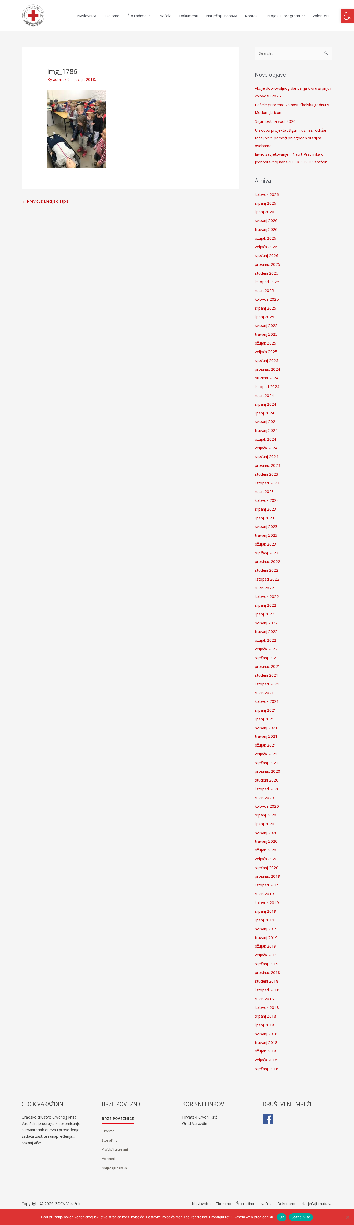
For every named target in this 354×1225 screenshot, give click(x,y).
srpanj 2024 (265, 404)
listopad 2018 (267, 989)
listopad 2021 (267, 683)
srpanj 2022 (265, 605)
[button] (347, 16)
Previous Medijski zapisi (45, 201)
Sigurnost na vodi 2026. (275, 121)
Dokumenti (188, 15)
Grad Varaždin (194, 1123)
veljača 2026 (266, 246)
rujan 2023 (264, 491)
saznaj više (31, 1142)
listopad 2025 (267, 281)
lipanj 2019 (264, 919)
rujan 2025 (264, 290)
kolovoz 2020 (267, 806)
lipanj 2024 (264, 413)
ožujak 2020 (265, 850)
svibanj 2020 (266, 832)
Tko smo (111, 15)
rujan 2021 (264, 692)
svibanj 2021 (266, 727)
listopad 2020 (267, 788)
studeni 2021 (266, 675)
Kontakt (252, 15)
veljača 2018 (266, 1059)
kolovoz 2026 (267, 194)
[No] (347, 1217)
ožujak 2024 (265, 439)
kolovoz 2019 (267, 902)
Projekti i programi (283, 15)
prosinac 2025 (267, 264)
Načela (165, 15)
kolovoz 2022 (267, 596)
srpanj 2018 (265, 1016)
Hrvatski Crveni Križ (199, 1117)
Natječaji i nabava (221, 15)
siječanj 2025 (266, 360)
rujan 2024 (264, 395)
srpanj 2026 (265, 203)
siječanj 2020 (266, 867)
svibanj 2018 (266, 1033)
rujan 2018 (264, 998)
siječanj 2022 (266, 657)
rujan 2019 (264, 893)
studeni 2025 (266, 273)
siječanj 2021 (266, 762)
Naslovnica (86, 15)
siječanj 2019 (266, 963)
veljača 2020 (266, 858)
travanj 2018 (266, 1042)
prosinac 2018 (267, 972)
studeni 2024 (266, 378)
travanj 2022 (266, 631)
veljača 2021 (266, 753)
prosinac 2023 (267, 465)
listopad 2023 (267, 482)
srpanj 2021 (265, 710)
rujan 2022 (264, 587)
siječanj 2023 (266, 552)
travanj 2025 (266, 334)
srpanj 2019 (265, 911)
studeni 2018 (266, 981)
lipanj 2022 (264, 614)
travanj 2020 (266, 841)
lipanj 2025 (264, 316)
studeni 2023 (266, 474)
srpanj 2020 (265, 815)
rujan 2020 (264, 797)
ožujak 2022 (265, 640)
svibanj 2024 (266, 421)
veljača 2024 (266, 447)
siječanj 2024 (266, 456)
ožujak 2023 (265, 544)
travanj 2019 (266, 937)
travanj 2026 (266, 229)
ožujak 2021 (265, 745)
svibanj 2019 (266, 928)
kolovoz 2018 (267, 1007)
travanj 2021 (266, 736)
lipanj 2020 (264, 823)
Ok (281, 1217)
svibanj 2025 (266, 325)
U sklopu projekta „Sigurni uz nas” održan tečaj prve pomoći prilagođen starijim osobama (291, 137)
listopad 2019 (267, 884)
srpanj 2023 (265, 509)
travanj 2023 (266, 535)
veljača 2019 (266, 954)
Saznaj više (301, 1217)
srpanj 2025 (265, 308)
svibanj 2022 (266, 622)
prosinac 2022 (267, 561)
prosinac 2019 (267, 876)
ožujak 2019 (265, 946)
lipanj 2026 (264, 211)
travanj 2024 (266, 430)
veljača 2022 (266, 648)
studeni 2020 (266, 780)
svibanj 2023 (266, 526)
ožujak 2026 (265, 238)
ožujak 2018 (265, 1051)
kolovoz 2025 (267, 299)
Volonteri (321, 15)
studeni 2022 (266, 570)
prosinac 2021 (267, 666)
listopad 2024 (267, 386)
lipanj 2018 (264, 1024)
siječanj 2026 (266, 255)
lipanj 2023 (264, 517)
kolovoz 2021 (267, 701)
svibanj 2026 (266, 220)
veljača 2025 (266, 351)
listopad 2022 (267, 579)
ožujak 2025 (265, 343)
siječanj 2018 (266, 1068)
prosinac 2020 (267, 771)
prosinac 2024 (267, 369)
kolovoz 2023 (267, 500)
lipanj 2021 (264, 718)
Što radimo (137, 15)
